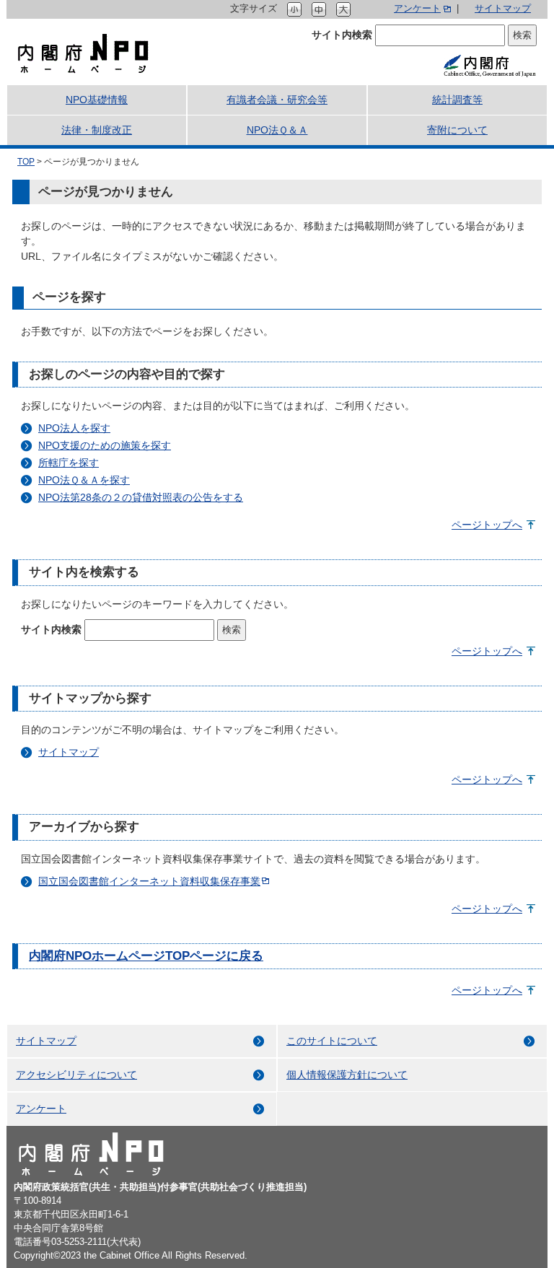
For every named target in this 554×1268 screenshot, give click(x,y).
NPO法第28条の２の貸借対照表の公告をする (140, 497)
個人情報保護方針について (347, 1074)
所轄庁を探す (68, 462)
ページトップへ (487, 524)
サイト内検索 (342, 34)
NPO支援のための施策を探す (104, 445)
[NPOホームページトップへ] (83, 52)
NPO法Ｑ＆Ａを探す (84, 480)
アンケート (417, 9)
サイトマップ (503, 9)
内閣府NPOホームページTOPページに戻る (146, 956)
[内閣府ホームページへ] (489, 65)
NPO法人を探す (74, 428)
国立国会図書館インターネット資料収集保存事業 (149, 881)
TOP (26, 162)
